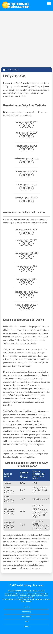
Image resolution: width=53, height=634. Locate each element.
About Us (27, 607)
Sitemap (26, 626)
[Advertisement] (26, 38)
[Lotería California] (15, 5)
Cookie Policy (26, 616)
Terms (26, 621)
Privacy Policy (26, 612)
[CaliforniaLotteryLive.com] (4, 70)
